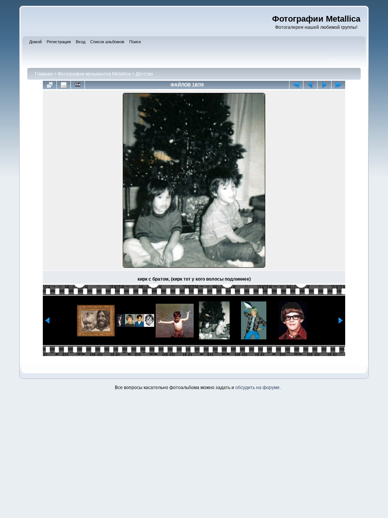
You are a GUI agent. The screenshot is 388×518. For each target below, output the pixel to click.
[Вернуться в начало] (296, 85)
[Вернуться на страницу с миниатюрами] (49, 85)
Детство (144, 74)
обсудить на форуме (257, 387)
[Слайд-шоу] (77, 85)
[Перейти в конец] (338, 85)
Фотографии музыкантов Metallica (94, 74)
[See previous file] (310, 85)
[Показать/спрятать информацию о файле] (63, 85)
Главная (44, 74)
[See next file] (324, 85)
